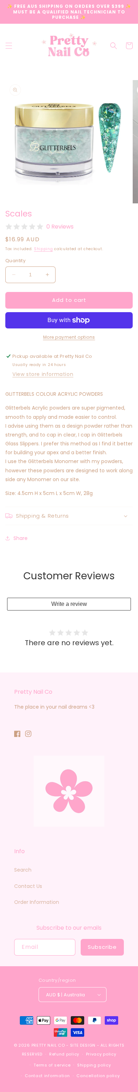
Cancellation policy (98, 1076)
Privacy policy (101, 1054)
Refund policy (64, 1054)
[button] (9, 46)
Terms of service (52, 1065)
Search (22, 869)
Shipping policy (94, 1065)
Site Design (83, 1045)
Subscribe (102, 947)
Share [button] (20, 538)
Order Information (36, 902)
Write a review (69, 604)
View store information (42, 374)
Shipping (43, 249)
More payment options (69, 337)
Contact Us (28, 886)
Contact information (47, 1076)
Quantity (15, 260)
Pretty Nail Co (48, 1045)
